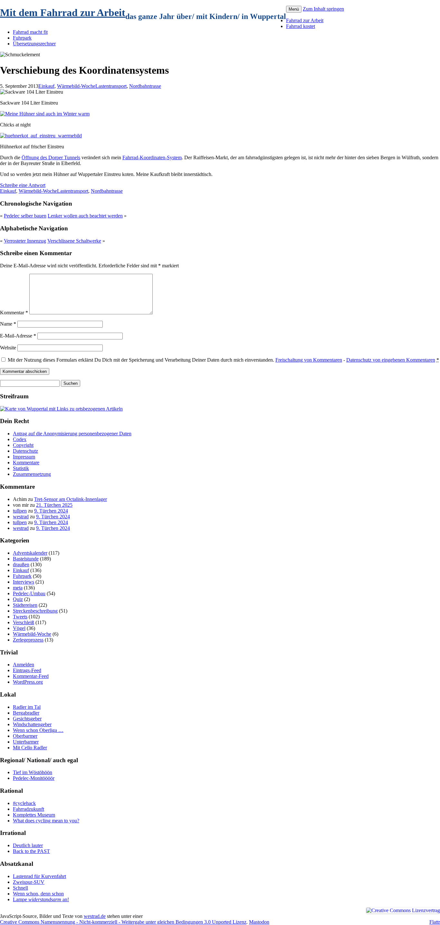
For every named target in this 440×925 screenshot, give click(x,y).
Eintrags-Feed (27, 670)
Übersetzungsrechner (34, 43)
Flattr (434, 922)
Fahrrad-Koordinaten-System (152, 157)
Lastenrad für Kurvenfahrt (39, 876)
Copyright (23, 445)
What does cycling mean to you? (46, 820)
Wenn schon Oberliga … (38, 730)
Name (8, 324)
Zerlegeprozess (28, 640)
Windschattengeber (32, 724)
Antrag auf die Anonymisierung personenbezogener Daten (72, 433)
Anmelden (23, 664)
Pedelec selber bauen (25, 215)
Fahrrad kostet (300, 26)
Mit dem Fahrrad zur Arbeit (62, 12)
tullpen (20, 510)
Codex (19, 439)
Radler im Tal (27, 707)
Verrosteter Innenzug (25, 241)
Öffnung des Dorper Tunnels (51, 157)
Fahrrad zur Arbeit (304, 20)
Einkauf (46, 86)
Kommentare (26, 462)
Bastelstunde (26, 558)
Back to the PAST (31, 851)
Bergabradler (26, 713)
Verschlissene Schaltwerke (74, 241)
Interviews (23, 582)
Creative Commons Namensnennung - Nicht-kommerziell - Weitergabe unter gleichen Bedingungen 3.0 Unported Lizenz (123, 922)
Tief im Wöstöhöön (32, 772)
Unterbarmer (26, 742)
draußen (21, 564)
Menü (294, 9)
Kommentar (14, 312)
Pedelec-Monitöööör (33, 778)
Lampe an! (41, 899)
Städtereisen (25, 605)
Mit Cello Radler (30, 747)
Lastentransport (111, 86)
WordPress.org (28, 682)
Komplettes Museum (34, 815)
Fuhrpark (22, 38)
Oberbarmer (25, 736)
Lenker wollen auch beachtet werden (85, 215)
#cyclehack (24, 803)
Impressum (24, 456)
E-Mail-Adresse (18, 335)
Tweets (20, 616)
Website (8, 347)
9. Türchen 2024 (51, 510)
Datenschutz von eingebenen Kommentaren (390, 360)
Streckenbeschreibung (35, 611)
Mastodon (259, 922)
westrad (21, 516)
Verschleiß (23, 622)
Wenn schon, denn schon (38, 893)
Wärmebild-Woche (76, 86)
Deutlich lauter (28, 845)
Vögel (19, 628)
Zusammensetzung (32, 474)
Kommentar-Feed (31, 676)
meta (18, 587)
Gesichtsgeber (27, 718)
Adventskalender (30, 553)
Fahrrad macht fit (30, 32)
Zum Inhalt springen (323, 9)
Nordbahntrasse (145, 86)
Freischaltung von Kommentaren (308, 360)
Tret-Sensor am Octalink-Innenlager (70, 499)
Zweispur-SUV (28, 882)
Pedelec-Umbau (29, 593)
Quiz (18, 599)
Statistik (21, 468)
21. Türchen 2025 (54, 505)
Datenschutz (25, 451)
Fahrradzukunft (28, 809)
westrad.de (95, 916)
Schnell (20, 888)
